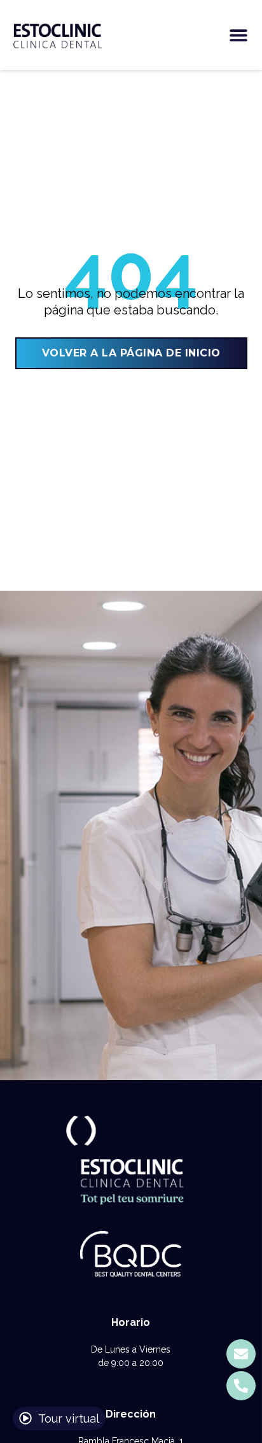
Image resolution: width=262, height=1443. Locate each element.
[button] (238, 35)
